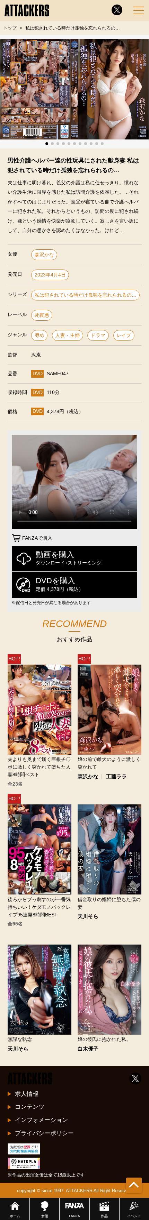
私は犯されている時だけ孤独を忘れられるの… (86, 295)
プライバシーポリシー (44, 1133)
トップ (10, 28)
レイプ (123, 335)
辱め (39, 335)
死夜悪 (42, 315)
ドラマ (98, 335)
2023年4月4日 (50, 275)
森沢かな (44, 254)
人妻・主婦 (67, 335)
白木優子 (88, 1049)
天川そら (88, 916)
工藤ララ (116, 776)
